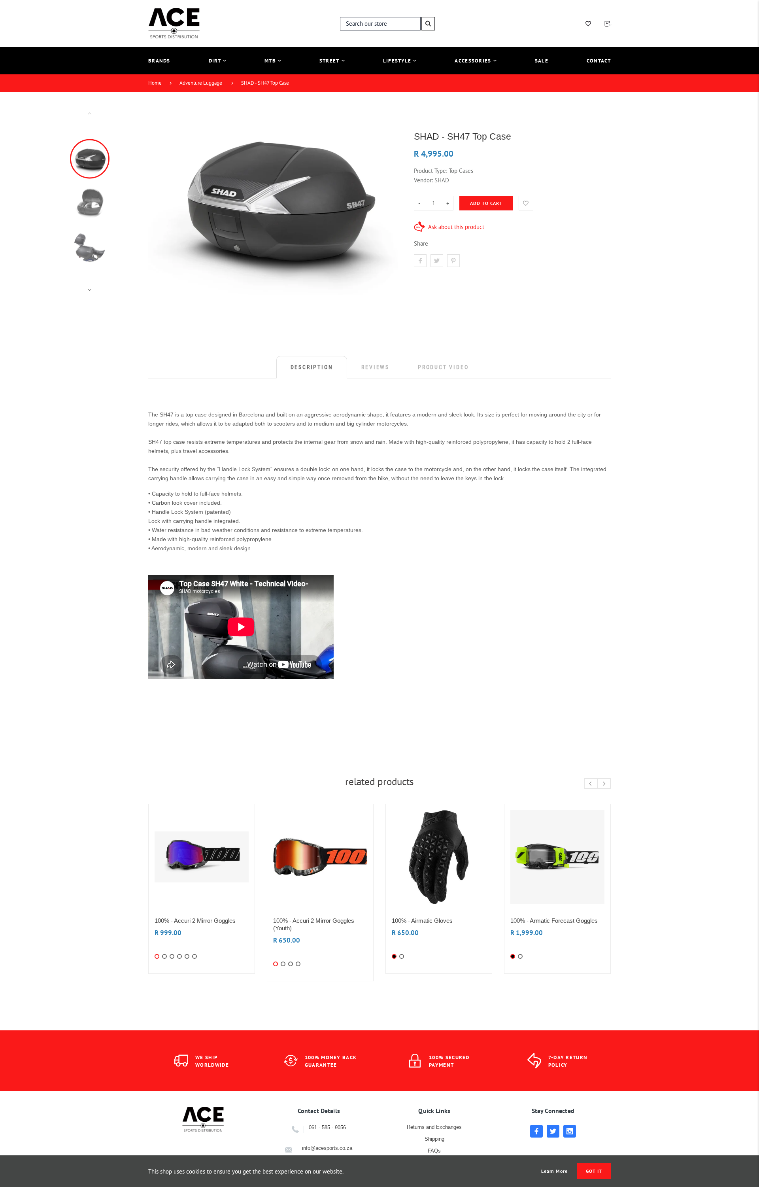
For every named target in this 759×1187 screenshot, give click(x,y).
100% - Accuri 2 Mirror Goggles (195, 920)
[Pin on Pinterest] (453, 260)
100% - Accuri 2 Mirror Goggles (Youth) (313, 924)
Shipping (434, 1139)
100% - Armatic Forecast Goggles (554, 920)
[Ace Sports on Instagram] (569, 1131)
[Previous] (157, 201)
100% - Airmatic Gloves (422, 920)
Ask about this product (456, 227)
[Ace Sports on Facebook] (536, 1131)
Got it (594, 1171)
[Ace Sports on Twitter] (553, 1131)
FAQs (434, 1151)
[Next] (388, 201)
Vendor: (423, 180)
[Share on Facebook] (420, 260)
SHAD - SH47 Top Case (265, 83)
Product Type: (430, 170)
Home (155, 83)
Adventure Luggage (200, 83)
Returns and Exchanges (434, 1127)
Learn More (554, 1171)
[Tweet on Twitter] (436, 260)
